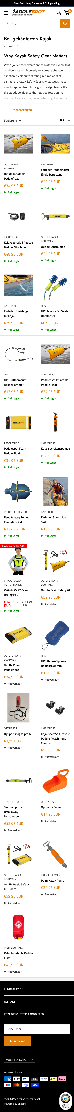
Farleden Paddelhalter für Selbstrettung (55, 172)
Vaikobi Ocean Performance (13, 582)
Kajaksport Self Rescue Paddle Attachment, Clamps (55, 738)
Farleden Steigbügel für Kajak (16, 313)
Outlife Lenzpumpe (53, 246)
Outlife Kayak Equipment (12, 166)
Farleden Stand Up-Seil (53, 519)
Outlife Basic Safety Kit (55, 590)
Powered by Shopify (15, 1104)
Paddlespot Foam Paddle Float (15, 450)
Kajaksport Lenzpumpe (55, 448)
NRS (43, 306)
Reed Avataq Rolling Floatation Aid (16, 519)
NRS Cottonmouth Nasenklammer (15, 382)
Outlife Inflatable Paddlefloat (14, 176)
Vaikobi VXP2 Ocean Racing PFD (16, 592)
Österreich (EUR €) (16, 1060)
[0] (66, 12)
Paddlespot (48, 374)
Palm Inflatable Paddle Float (18, 955)
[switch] (65, 1106)
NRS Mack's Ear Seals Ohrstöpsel (54, 313)
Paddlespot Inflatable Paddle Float (54, 382)
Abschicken (17, 1041)
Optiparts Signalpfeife (18, 734)
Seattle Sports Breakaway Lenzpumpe (13, 812)
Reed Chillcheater (15, 512)
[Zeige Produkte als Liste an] (68, 120)
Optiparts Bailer (51, 807)
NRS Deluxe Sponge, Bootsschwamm (54, 663)
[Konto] (59, 13)
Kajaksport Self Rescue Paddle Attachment (18, 244)
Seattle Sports (13, 802)
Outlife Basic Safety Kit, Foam (16, 886)
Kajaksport (11, 237)
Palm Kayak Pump (52, 880)
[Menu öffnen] (6, 13)
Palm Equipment (51, 875)
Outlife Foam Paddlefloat (12, 667)
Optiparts (10, 728)
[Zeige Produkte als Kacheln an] (62, 120)
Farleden (47, 164)
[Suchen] (65, 23)
